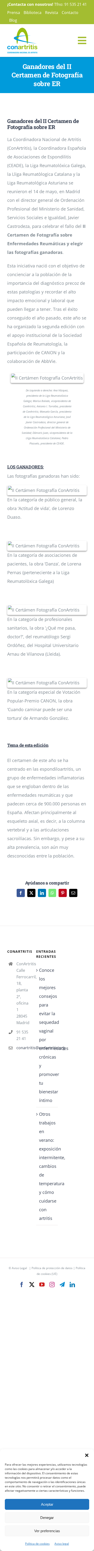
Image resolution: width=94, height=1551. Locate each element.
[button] (86, 1455)
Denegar (47, 1518)
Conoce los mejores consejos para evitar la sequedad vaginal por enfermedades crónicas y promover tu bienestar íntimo (47, 1035)
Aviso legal (61, 1544)
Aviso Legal (19, 1268)
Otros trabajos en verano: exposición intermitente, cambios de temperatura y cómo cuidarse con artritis (47, 1166)
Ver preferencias (47, 1531)
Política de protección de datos (52, 1268)
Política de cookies (37, 1544)
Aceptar (47, 1504)
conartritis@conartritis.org (22, 1047)
